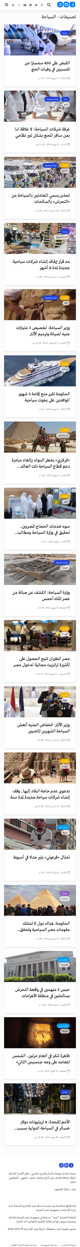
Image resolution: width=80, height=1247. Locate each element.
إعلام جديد (63, 827)
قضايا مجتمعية (52, 99)
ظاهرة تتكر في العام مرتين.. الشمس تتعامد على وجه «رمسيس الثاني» (41, 1059)
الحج (66, 104)
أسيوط (65, 832)
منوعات (64, 893)
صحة (65, 99)
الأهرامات (64, 965)
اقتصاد (64, 165)
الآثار (66, 303)
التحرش (65, 170)
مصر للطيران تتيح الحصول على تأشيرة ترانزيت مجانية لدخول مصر (42, 662)
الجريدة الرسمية (62, 237)
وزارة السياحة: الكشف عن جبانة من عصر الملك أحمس (41, 596)
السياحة (65, 38)
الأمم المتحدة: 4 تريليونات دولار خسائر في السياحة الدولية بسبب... (42, 1125)
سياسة (64, 33)
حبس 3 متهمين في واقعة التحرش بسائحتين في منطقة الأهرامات (42, 993)
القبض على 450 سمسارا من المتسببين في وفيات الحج (47, 66)
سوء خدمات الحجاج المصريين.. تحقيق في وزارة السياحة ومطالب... (42, 529)
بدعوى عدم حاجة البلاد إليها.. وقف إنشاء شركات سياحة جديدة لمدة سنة (40, 794)
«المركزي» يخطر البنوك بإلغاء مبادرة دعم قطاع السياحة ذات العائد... (41, 463)
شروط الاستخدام (69, 1245)
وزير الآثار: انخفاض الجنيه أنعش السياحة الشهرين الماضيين (43, 728)
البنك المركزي (63, 435)
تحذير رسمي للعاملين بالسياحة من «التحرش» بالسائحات (40, 199)
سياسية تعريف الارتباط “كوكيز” (24, 1245)
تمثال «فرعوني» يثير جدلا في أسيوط (41, 857)
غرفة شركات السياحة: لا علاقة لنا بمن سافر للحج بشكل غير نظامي (42, 132)
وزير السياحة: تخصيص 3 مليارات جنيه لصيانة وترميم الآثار (43, 331)
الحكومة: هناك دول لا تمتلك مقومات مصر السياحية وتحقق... (43, 927)
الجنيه (65, 700)
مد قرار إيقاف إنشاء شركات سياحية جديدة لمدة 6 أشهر (41, 265)
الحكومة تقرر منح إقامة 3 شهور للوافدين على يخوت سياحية (44, 397)
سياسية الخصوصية (49, 1245)
